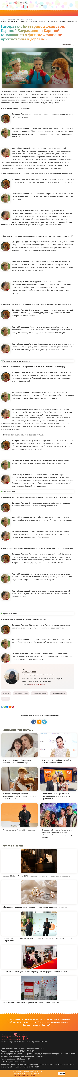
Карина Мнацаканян (40, 693)
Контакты (36, 1025)
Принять (62, 1073)
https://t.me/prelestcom (37, 684)
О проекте (9, 1019)
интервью (6, 693)
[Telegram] (2, 707)
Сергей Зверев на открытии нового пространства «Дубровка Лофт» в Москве (35, 972)
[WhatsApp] (5, 707)
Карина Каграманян (58, 693)
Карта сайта (47, 1025)
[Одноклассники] (10, 707)
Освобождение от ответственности (21, 1022)
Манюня (5, 699)
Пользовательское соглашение (57, 1019)
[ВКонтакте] (7, 707)
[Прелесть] (14, 2)
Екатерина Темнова (21, 693)
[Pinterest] (13, 707)
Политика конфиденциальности (28, 1019)
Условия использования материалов (53, 1022)
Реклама (26, 1025)
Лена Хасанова (29, 671)
